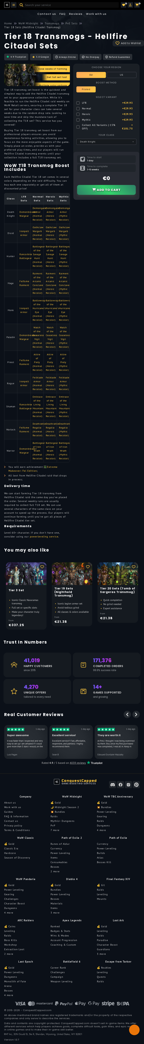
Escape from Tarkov (118, 961)
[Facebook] (120, 784)
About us (10, 802)
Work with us (12, 807)
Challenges (11, 898)
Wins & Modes (60, 935)
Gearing (102, 816)
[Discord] (112, 784)
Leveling (102, 894)
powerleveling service (44, 536)
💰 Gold (56, 802)
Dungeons (103, 825)
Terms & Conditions (17, 830)
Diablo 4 (72, 879)
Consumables (59, 862)
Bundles (56, 889)
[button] (130, 5)
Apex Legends (72, 920)
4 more (101, 830)
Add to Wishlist (131, 43)
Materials (57, 903)
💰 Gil (101, 885)
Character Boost (14, 903)
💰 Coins (10, 926)
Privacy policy (13, 825)
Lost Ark (118, 920)
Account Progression (64, 940)
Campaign (57, 976)
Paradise (102, 940)
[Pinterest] (136, 784)
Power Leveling (107, 811)
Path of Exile (118, 837)
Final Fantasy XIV (118, 879)
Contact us (46, 14)
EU (91, 75)
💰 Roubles (104, 967)
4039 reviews (78, 763)
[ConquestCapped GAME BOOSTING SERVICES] (57, 782)
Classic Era (11, 848)
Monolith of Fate (15, 981)
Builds (101, 853)
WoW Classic (25, 837)
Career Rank (58, 967)
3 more (55, 912)
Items (54, 857)
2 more (55, 871)
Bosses (55, 866)
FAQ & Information (16, 816)
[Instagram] (128, 784)
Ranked (55, 926)
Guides (8, 811)
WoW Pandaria (25, 879)
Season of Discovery (17, 857)
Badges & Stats (60, 931)
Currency (56, 848)
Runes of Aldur (60, 843)
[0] (123, 5)
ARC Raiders (26, 920)
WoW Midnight (72, 796)
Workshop (10, 944)
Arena (8, 986)
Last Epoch (25, 961)
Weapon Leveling (62, 981)
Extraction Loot (14, 949)
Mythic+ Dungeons (62, 821)
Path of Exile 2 (72, 837)
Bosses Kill (104, 862)
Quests (101, 976)
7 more (55, 830)
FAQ (63, 14)
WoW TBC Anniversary (118, 796)
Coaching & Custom (63, 944)
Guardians (103, 949)
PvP (53, 825)
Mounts (101, 898)
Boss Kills (10, 940)
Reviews (76, 14)
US (121, 75)
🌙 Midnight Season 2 (65, 807)
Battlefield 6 (72, 961)
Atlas (100, 857)
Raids (54, 816)
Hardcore (10, 853)
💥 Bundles (58, 811)
